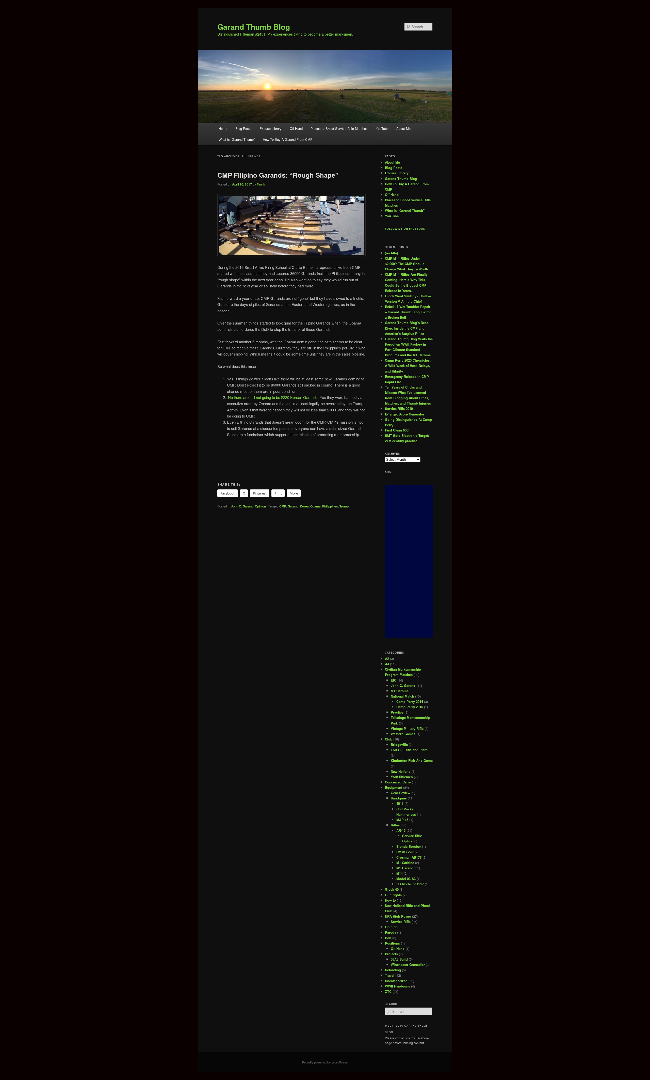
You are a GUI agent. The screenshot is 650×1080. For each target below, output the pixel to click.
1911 (399, 803)
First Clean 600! (397, 430)
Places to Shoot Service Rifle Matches (339, 128)
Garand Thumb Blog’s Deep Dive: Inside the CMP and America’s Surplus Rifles (407, 328)
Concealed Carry (398, 782)
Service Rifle (401, 921)
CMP (282, 506)
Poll (388, 937)
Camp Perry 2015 (409, 706)
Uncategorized (396, 980)
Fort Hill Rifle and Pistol (410, 749)
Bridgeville (399, 744)
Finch (261, 184)
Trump (344, 506)
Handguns (399, 798)
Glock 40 (392, 889)
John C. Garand (242, 506)
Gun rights (393, 894)
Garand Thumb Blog (253, 26)
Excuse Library (270, 128)
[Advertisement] (409, 561)
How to (390, 900)
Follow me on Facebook (405, 228)
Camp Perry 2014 (409, 701)
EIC (393, 680)
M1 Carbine (400, 690)
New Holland (401, 771)
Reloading (393, 969)
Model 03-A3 (406, 878)
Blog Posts (243, 128)
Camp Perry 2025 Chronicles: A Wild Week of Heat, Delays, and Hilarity (408, 365)
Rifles (395, 825)
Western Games (403, 733)
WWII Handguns (397, 986)
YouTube (382, 128)
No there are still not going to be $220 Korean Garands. (273, 397)
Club (388, 739)
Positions (392, 943)
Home (223, 128)
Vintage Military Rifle (407, 728)
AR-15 (400, 830)
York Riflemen (402, 776)
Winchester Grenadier (408, 964)
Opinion (260, 506)
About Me (403, 128)
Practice (397, 712)
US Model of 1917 (410, 884)
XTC (388, 991)
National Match (402, 696)
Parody (390, 932)
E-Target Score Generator (404, 414)
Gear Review (400, 792)
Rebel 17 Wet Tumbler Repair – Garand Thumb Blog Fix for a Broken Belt (408, 312)
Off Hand (296, 128)
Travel (389, 975)
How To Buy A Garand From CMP (288, 139)
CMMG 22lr (405, 852)
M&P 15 (402, 819)
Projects (391, 953)
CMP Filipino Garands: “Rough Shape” (278, 175)
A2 (387, 658)
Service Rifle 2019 (399, 408)
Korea (304, 506)
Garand (293, 506)
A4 (387, 663)
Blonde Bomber (408, 846)
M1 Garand (404, 868)
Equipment (393, 787)
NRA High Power (398, 916)
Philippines (330, 506)
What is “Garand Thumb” (237, 139)
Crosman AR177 (408, 857)
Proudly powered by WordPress (325, 1062)
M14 (399, 873)
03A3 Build (399, 959)
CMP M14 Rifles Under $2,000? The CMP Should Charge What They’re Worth (406, 263)
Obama (315, 506)
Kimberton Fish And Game (412, 760)
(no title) (391, 253)
